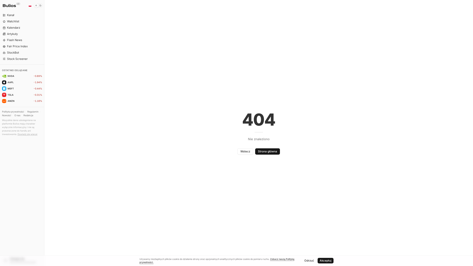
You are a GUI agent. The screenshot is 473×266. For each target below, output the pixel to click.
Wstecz (245, 151)
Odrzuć (309, 260)
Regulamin (32, 111)
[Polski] (30, 5)
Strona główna (267, 151)
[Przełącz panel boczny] (44, 133)
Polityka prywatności (13, 111)
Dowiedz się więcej (27, 134)
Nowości (6, 115)
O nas (17, 115)
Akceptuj (325, 260)
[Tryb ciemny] (38, 5)
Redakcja (28, 115)
